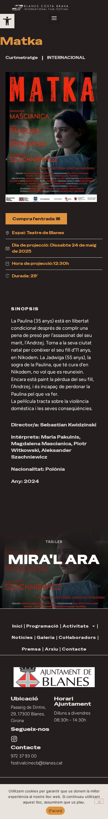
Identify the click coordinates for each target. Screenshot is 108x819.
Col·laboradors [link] (77, 637)
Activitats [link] (76, 626)
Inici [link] (17, 626)
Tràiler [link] (54, 541)
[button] (54, 18)
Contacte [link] (74, 649)
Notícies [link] (22, 637)
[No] (99, 801)
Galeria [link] (46, 637)
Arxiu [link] (51, 649)
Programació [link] (42, 626)
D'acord (55, 810)
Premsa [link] (31, 649)
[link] (7, 21)
